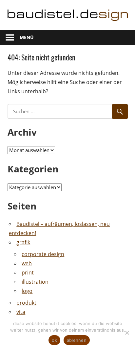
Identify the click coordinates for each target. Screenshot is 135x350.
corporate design (43, 254)
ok (54, 340)
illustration (35, 281)
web (27, 263)
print (28, 272)
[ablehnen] (127, 332)
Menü (27, 37)
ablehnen (77, 340)
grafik (23, 242)
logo (27, 291)
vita (20, 312)
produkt (26, 302)
